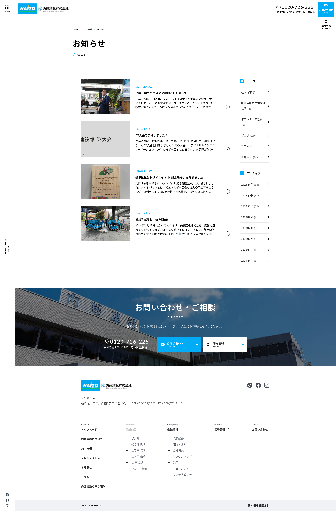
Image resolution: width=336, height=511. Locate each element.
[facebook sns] (7, 500)
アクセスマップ (182, 456)
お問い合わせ (260, 429)
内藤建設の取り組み (93, 486)
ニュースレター (182, 468)
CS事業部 (137, 462)
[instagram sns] (7, 505)
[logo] (44, 8)
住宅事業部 (138, 450)
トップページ (89, 429)
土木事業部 (138, 456)
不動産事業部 (139, 468)
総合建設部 (138, 444)
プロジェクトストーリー (96, 458)
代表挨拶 (178, 438)
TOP (76, 29)
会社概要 (178, 450)
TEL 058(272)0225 (144, 403)
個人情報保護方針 (259, 505)
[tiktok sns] (7, 494)
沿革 (175, 462)
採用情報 (219, 429)
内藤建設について (92, 439)
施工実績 (86, 448)
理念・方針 (180, 444)
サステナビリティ (183, 474)
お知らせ (87, 29)
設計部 (135, 438)
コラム (85, 477)
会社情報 (172, 429)
